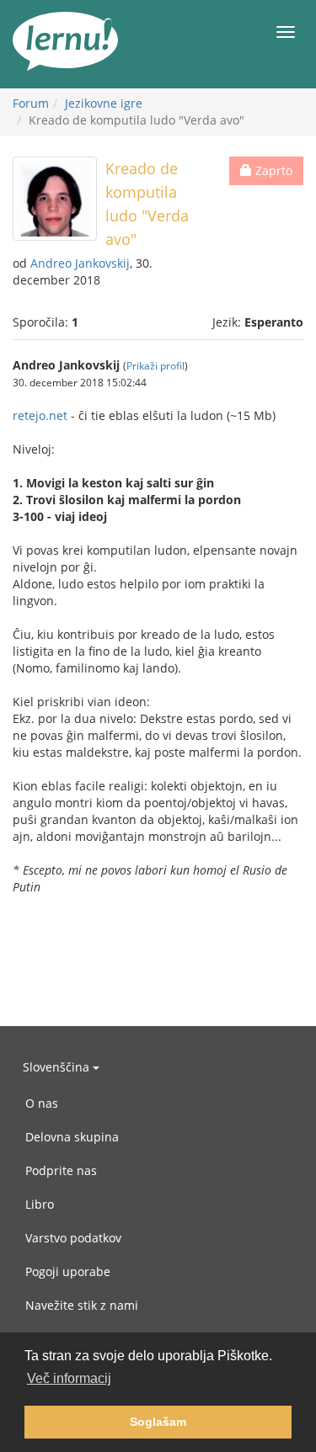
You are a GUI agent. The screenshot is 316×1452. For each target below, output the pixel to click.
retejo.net (40, 415)
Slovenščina (58, 1067)
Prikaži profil (155, 365)
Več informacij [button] (69, 1378)
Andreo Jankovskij (80, 263)
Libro (39, 1204)
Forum (31, 103)
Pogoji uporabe (67, 1271)
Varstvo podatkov (73, 1238)
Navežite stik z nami (81, 1305)
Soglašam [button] (158, 1421)
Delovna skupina (72, 1137)
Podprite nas (61, 1170)
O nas (41, 1103)
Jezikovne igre (103, 103)
